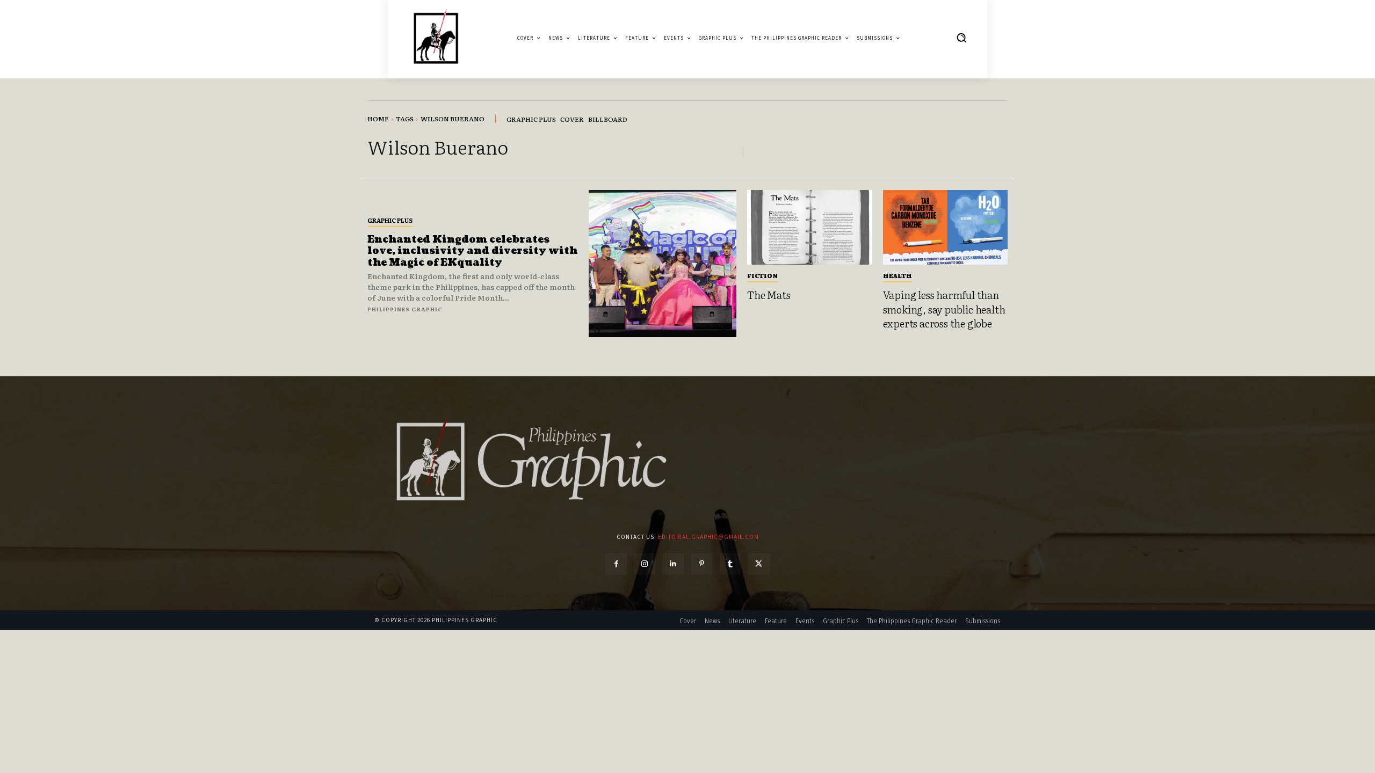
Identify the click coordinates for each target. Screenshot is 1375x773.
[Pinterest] (701, 563)
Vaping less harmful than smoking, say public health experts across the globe (944, 309)
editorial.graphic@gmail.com (708, 537)
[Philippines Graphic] (436, 38)
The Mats (768, 294)
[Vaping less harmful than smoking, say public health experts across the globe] (945, 227)
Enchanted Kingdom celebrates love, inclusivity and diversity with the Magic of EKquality (472, 251)
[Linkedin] (673, 563)
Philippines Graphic (405, 309)
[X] (758, 563)
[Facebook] (615, 563)
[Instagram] (644, 563)
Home (378, 118)
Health (897, 275)
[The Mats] (809, 227)
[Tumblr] (730, 563)
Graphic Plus (389, 220)
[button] (961, 37)
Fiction (762, 275)
